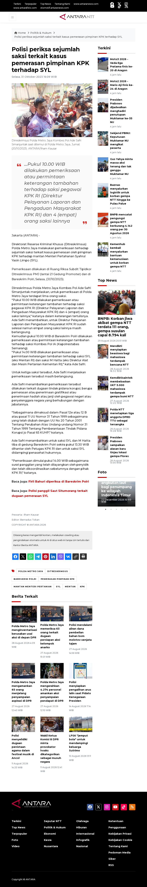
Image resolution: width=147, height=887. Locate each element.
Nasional (82, 846)
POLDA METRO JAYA (30, 571)
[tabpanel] (116, 494)
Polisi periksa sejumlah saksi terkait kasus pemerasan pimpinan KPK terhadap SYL (68, 36)
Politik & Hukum (41, 32)
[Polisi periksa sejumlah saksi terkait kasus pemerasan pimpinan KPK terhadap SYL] (116, 302)
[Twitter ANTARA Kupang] (119, 4)
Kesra (47, 840)
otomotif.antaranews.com (54, 7)
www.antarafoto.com (25, 7)
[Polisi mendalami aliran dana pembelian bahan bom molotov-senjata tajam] (80, 613)
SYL (58, 586)
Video (16, 846)
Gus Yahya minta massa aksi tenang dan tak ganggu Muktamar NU (121, 166)
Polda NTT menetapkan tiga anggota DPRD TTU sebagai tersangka (122, 417)
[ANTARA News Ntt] (77, 17)
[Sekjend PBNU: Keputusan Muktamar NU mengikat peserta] (103, 138)
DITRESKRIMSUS (57, 571)
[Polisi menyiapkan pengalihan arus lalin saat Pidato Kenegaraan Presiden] (80, 670)
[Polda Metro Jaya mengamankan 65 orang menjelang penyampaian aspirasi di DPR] (23, 670)
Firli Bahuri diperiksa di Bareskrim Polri (59, 481)
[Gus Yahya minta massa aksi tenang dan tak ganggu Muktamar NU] (103, 164)
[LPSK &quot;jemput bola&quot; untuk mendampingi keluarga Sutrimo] (80, 724)
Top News (45, 4)
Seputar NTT (53, 821)
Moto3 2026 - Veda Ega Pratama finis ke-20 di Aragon (121, 65)
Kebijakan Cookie (120, 840)
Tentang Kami (62, 4)
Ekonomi (50, 833)
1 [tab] (106, 509)
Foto (102, 472)
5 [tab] (127, 509)
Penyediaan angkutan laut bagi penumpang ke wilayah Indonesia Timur (116, 486)
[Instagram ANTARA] (126, 4)
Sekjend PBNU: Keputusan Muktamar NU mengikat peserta (120, 140)
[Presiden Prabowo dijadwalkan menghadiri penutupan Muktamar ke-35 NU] (103, 105)
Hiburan (81, 827)
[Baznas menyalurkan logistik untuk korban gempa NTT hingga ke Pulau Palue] (103, 190)
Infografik (82, 840)
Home (22, 32)
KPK (82, 586)
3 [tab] (116, 509)
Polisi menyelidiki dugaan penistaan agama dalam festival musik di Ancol (23, 747)
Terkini (17, 4)
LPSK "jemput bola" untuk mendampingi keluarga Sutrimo (78, 743)
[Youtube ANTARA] (112, 6)
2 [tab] (111, 509)
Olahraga (82, 821)
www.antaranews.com (86, 4)
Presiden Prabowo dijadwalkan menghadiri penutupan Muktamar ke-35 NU (121, 111)
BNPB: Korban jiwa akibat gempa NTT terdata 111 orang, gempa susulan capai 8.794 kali (115, 326)
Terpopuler (31, 4)
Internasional (85, 833)
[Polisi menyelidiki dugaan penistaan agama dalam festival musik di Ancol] (23, 724)
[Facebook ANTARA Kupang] (112, 4)
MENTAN (70, 586)
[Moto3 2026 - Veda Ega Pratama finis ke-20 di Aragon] (103, 64)
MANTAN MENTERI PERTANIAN (33, 586)
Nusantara (51, 846)
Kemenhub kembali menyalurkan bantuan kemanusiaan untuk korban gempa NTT (119, 255)
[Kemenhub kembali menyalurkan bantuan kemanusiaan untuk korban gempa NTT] (103, 249)
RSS (111, 865)
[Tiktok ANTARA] (119, 6)
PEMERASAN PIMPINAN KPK (58, 579)
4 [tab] (122, 509)
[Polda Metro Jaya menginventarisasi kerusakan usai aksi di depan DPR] (24, 614)
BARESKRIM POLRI (25, 579)
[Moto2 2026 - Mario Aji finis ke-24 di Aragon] (103, 86)
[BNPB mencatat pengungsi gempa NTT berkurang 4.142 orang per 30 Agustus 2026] (103, 219)
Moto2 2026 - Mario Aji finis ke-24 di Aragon (121, 85)
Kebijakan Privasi (119, 833)
